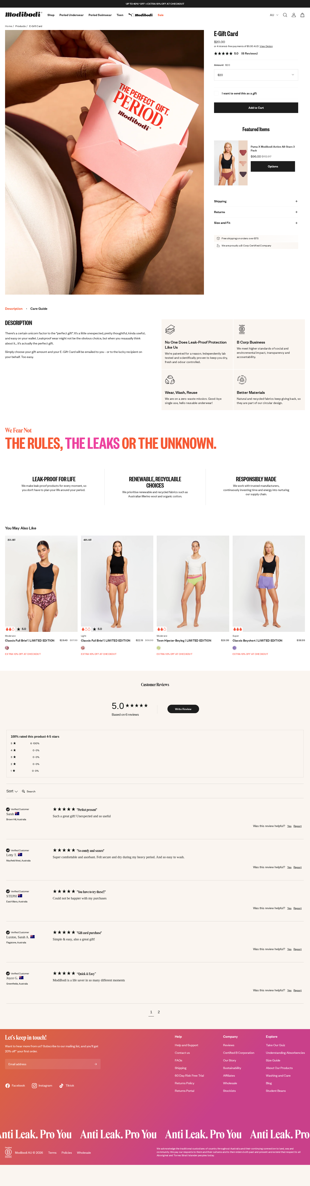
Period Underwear (71, 15)
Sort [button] (10, 791)
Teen (120, 15)
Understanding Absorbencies (285, 1053)
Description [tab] (14, 308)
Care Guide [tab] (38, 308)
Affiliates (229, 1075)
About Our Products (279, 1068)
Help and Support (186, 1045)
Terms (52, 1153)
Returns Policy (184, 1083)
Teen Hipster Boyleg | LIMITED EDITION (184, 640)
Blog (269, 1083)
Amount (219, 65)
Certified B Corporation (238, 1053)
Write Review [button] (183, 709)
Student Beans (276, 1091)
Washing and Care (278, 1075)
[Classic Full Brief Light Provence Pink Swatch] (83, 648)
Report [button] (298, 826)
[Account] (293, 15)
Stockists (229, 1091)
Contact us (182, 1053)
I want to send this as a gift (239, 93)
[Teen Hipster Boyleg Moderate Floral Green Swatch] (158, 648)
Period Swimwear (100, 15)
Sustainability (232, 1068)
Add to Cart (256, 107)
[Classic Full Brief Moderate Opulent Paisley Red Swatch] (7, 648)
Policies (67, 1153)
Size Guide (273, 1060)
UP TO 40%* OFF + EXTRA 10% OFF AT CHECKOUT (155, 3)
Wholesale (230, 1083)
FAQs (178, 1060)
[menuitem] (143, 15)
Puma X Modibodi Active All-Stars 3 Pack (273, 148)
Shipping (180, 1068)
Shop (50, 15)
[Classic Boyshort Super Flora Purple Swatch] (234, 648)
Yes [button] (289, 826)
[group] (134, 706)
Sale (161, 15)
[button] (151, 1012)
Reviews (228, 1045)
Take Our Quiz (275, 1045)
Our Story (229, 1060)
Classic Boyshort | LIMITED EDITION (258, 640)
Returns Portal (184, 1091)
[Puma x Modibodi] (143, 15)
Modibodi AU (23, 1153)
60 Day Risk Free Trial (189, 1075)
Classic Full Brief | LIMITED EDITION (30, 640)
